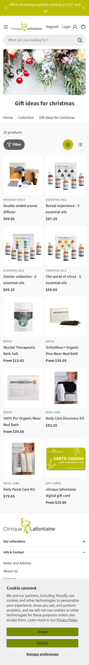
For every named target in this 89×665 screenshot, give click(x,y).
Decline (42, 643)
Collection (26, 117)
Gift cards (53, 483)
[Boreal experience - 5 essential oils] (66, 175)
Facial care (11, 483)
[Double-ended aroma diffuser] (23, 175)
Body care (53, 412)
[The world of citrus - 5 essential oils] (66, 246)
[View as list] (80, 144)
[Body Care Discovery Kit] (66, 388)
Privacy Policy (67, 620)
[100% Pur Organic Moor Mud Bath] (23, 388)
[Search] (79, 40)
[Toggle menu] (5, 26)
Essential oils (56, 200)
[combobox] (44, 40)
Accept (42, 631)
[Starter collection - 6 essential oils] (23, 246)
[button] (5, 7)
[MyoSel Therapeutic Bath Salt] (23, 317)
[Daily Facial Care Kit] (23, 459)
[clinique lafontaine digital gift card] (66, 459)
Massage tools (14, 200)
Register (52, 26)
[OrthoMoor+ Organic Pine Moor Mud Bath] (66, 317)
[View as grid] (68, 144)
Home (8, 117)
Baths (7, 341)
